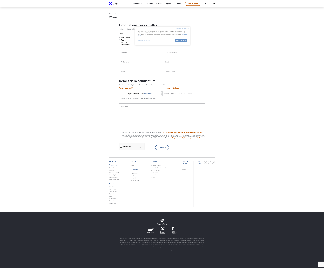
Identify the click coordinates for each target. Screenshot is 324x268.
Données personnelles (165, 254)
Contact (179, 3)
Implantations (154, 174)
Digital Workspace (114, 193)
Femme (123, 40)
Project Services (113, 177)
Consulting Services (114, 175)
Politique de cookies (175, 254)
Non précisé (125, 37)
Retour (113, 13)
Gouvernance (154, 172)
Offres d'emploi (135, 180)
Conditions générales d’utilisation (152, 254)
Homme (124, 42)
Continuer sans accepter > (182, 28)
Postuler (184, 169)
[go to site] (205, 163)
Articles (132, 165)
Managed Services (114, 172)
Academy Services (114, 179)
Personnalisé (125, 45)
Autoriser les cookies (181, 40)
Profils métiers (134, 178)
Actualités (149, 3)
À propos (169, 3)
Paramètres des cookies (144, 40)
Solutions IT (137, 3)
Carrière (159, 3)
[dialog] (162, 36)
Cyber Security (113, 191)
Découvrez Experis (156, 165)
